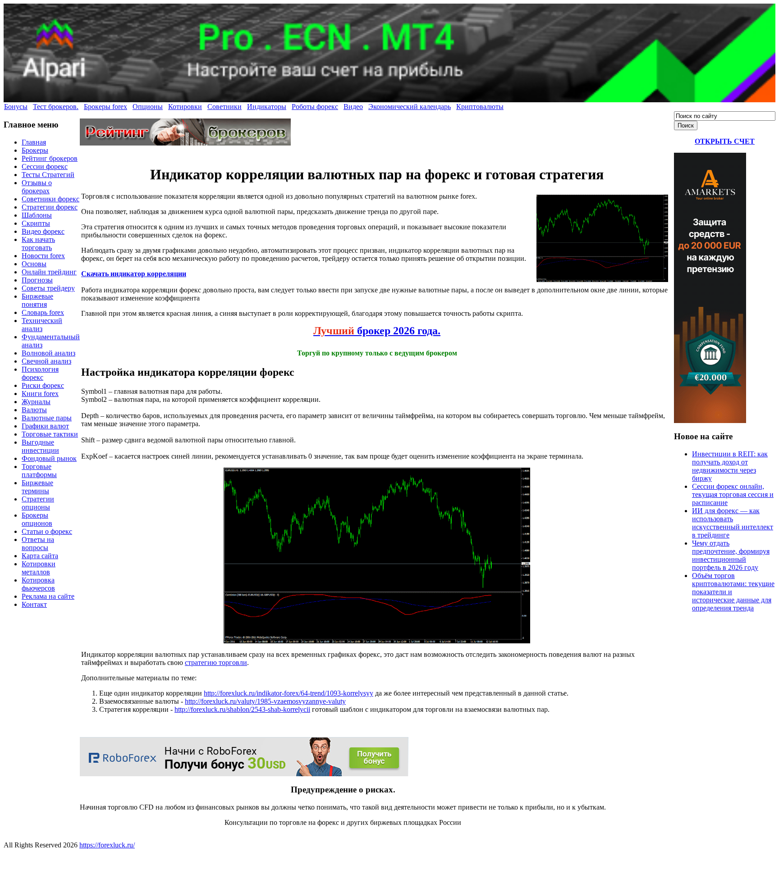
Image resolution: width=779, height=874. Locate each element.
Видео (353, 106)
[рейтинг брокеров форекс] (185, 143)
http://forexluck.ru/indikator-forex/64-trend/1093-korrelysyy (288, 693)
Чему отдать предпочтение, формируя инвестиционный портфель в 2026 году (731, 555)
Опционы (148, 106)
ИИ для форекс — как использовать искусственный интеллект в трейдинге (732, 523)
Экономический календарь (409, 106)
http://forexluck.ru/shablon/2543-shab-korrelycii (242, 709)
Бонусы (15, 106)
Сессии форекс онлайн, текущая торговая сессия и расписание (733, 494)
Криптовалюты (480, 106)
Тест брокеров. (55, 106)
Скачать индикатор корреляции (133, 274)
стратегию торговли (216, 662)
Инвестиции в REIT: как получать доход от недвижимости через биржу (730, 466)
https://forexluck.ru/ (107, 845)
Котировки (185, 106)
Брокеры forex (105, 106)
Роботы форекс (315, 106)
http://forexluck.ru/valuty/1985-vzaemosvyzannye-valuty (265, 701)
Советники (224, 106)
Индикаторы (266, 106)
